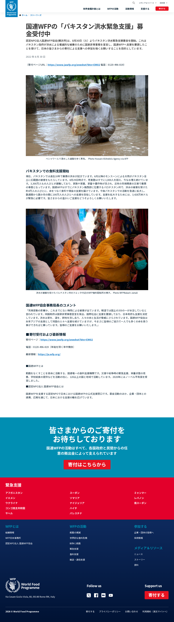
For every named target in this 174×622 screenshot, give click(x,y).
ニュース (138, 554)
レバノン (139, 498)
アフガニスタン (14, 492)
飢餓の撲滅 (75, 532)
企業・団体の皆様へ (144, 532)
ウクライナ (11, 503)
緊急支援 (74, 548)
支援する (145, 8)
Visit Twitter (89, 595)
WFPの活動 (112, 8)
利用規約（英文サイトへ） (155, 611)
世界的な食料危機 (78, 538)
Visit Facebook (96, 595)
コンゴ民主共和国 (15, 508)
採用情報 (138, 538)
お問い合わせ (131, 611)
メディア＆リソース (146, 3)
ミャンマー (140, 492)
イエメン (10, 498)
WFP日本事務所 (13, 538)
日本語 (162, 3)
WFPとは (12, 526)
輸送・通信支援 (77, 559)
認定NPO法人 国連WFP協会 (18, 543)
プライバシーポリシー (110, 611)
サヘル (9, 513)
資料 (136, 565)
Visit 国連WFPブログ (103, 595)
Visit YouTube (111, 595)
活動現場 (129, 8)
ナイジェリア (77, 503)
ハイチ (73, 508)
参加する (140, 526)
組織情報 (9, 532)
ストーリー (139, 559)
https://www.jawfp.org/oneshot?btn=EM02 (74, 64)
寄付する (162, 8)
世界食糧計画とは (91, 8)
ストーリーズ (35, 15)
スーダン (75, 492)
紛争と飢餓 (75, 543)
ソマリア (75, 498)
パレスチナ (76, 513)
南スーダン (140, 503)
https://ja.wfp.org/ (49, 354)
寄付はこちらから (87, 464)
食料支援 (74, 554)
